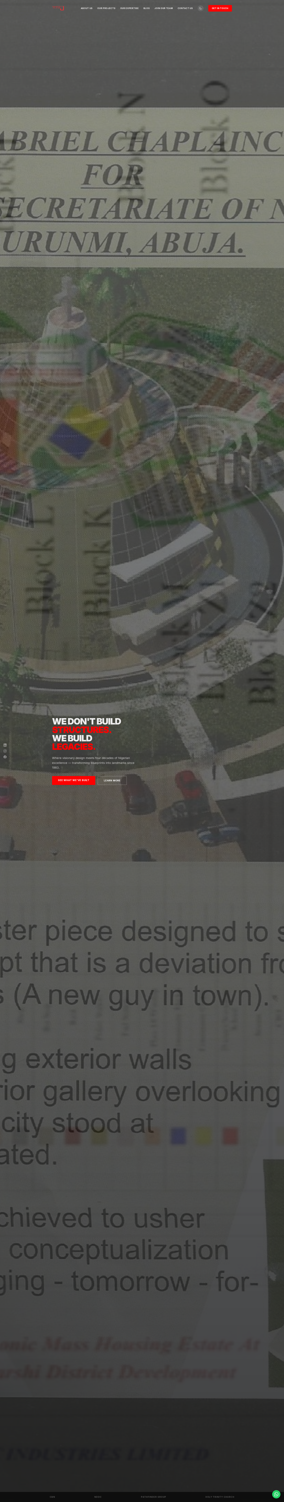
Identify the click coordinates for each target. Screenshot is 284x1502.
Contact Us (185, 8)
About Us (87, 8)
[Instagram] (5, 751)
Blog (146, 8)
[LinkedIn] (5, 745)
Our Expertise (129, 8)
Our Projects (106, 8)
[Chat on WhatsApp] (276, 1494)
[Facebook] (5, 756)
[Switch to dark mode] (201, 8)
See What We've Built (73, 780)
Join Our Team (163, 8)
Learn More (112, 780)
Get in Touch (220, 8)
